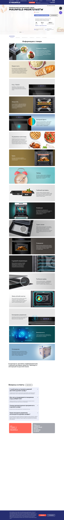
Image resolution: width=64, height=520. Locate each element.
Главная (10, 5)
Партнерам (36, 0)
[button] (22, 32)
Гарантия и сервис (31, 0)
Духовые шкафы (23, 5)
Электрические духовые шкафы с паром (31, 5)
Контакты (40, 0)
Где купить (17, 0)
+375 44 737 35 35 (48, 0)
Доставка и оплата (24, 0)
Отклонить (51, 515)
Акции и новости (11, 0)
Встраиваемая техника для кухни (16, 5)
